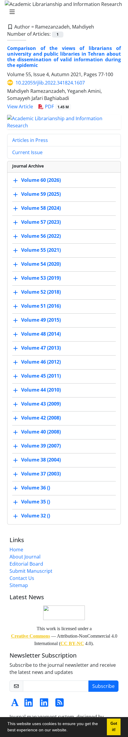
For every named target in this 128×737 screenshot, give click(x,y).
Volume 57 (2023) (41, 222)
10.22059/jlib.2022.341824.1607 (50, 82)
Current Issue (27, 152)
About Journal (25, 556)
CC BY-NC (72, 643)
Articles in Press (30, 140)
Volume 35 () (35, 501)
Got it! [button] (113, 727)
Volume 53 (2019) (41, 278)
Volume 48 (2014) (41, 334)
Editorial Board (26, 564)
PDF (56, 106)
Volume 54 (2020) (41, 264)
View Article (20, 106)
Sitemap (19, 585)
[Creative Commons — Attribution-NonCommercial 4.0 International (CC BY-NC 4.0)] (64, 612)
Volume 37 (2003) (41, 473)
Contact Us (22, 578)
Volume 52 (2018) (41, 292)
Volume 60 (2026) (41, 180)
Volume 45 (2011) (41, 376)
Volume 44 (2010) (41, 390)
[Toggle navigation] (62, 12)
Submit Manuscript (31, 571)
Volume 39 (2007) (41, 445)
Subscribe (103, 686)
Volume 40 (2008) (41, 431)
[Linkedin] (28, 704)
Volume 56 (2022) (41, 236)
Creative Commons (30, 636)
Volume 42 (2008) (41, 417)
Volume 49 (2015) (41, 320)
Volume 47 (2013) (41, 348)
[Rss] (59, 704)
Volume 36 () (35, 487)
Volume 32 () (35, 515)
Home (16, 549)
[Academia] (15, 704)
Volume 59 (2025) (41, 194)
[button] (70, 731)
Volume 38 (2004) (41, 459)
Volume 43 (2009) (41, 403)
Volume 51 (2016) (41, 306)
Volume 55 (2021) (41, 250)
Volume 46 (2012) (41, 362)
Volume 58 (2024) (41, 208)
